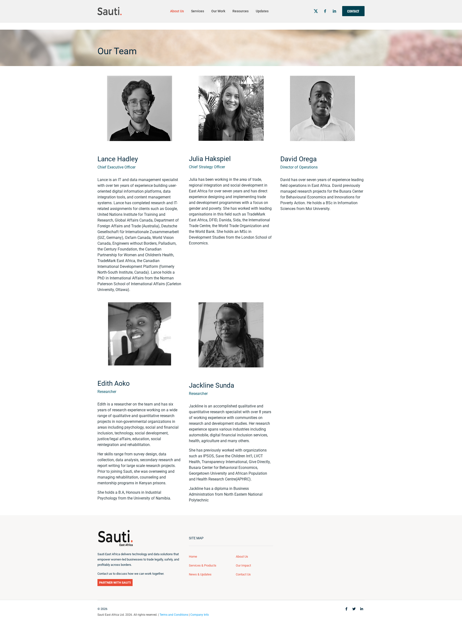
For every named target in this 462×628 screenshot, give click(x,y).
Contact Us (243, 574)
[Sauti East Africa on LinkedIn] (334, 11)
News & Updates (200, 574)
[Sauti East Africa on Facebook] (325, 11)
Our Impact (243, 565)
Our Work (218, 11)
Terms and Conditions (174, 614)
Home (193, 556)
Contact (353, 11)
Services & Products (202, 565)
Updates (262, 11)
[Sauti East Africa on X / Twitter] (315, 11)
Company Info (199, 614)
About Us (177, 11)
